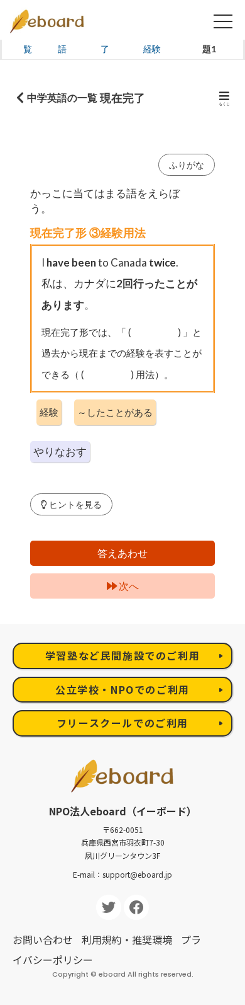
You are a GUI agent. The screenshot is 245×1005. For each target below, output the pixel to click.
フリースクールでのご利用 (122, 722)
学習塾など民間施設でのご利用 (122, 655)
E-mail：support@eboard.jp (122, 874)
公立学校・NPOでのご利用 (122, 689)
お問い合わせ (43, 939)
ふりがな (186, 164)
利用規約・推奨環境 (127, 939)
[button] (71, 504)
